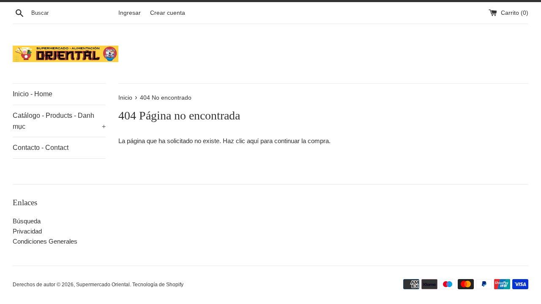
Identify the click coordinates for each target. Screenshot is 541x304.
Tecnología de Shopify (157, 285)
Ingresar (129, 13)
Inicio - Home (32, 94)
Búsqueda (27, 221)
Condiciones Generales (45, 241)
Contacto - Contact (40, 147)
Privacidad (27, 231)
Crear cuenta (167, 13)
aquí (253, 140)
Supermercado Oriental (103, 285)
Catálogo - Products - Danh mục (59, 121)
